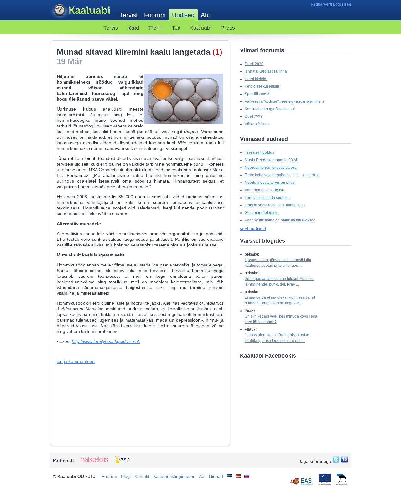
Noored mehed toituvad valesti (271, 167)
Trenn (155, 28)
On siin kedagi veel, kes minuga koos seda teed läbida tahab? (281, 319)
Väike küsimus (257, 124)
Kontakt (141, 476)
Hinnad (216, 476)
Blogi (126, 476)
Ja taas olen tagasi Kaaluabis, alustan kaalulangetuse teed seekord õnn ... (277, 338)
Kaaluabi (81, 10)
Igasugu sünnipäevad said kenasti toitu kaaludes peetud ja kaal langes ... (278, 263)
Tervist (129, 15)
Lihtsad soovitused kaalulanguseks (275, 205)
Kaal (133, 28)
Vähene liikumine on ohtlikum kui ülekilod (280, 220)
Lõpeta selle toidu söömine (268, 197)
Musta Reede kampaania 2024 (271, 160)
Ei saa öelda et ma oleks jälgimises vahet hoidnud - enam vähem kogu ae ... (280, 300)
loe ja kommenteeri (76, 361)
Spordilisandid (257, 94)
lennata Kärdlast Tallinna (266, 71)
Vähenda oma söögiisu (264, 190)
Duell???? (254, 116)
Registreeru (321, 4)
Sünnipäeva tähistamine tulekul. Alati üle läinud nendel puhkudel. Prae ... (279, 282)
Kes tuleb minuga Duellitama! (270, 109)
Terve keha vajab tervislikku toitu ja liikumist (282, 175)
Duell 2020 (254, 64)
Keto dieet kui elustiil (262, 86)
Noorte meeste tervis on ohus (269, 182)
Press (228, 28)
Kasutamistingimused (174, 476)
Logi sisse (342, 4)
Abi (205, 15)
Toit (176, 28)
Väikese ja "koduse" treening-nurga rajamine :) (284, 101)
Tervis (110, 28)
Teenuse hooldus (259, 152)
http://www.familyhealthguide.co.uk (106, 341)
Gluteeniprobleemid (262, 212)
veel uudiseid (253, 228)
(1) (217, 52)
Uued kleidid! (256, 79)
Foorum (155, 15)
